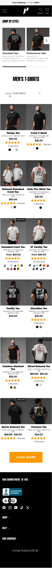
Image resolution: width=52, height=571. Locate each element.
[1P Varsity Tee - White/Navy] (33, 265)
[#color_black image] (13, 117)
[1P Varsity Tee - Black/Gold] (40, 265)
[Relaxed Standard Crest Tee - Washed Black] (14, 207)
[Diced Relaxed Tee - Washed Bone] (40, 384)
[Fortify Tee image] (13, 292)
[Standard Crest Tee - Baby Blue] (11, 265)
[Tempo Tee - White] (13, 149)
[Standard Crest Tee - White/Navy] (4, 265)
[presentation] (46, 40)
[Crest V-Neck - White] (40, 148)
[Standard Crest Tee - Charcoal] (21, 265)
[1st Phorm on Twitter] (27, 507)
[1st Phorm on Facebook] (4, 507)
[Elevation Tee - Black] (37, 326)
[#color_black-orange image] (13, 350)
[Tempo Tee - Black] (9, 149)
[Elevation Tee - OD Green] (40, 326)
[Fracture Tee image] (39, 411)
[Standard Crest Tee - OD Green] (7, 269)
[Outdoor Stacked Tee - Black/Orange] (11, 387)
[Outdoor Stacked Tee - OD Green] (14, 387)
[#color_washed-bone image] (39, 350)
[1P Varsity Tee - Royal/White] (44, 269)
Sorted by (8, 94)
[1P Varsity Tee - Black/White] (30, 265)
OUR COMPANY (9, 538)
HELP (4, 528)
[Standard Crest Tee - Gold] (18, 265)
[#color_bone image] (13, 173)
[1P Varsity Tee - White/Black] (40, 269)
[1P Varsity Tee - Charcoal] (33, 269)
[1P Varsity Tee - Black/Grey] (37, 269)
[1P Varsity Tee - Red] (44, 265)
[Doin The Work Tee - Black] (40, 207)
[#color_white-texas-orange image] (13, 231)
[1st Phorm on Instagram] (10, 507)
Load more (25, 457)
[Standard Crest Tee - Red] (11, 269)
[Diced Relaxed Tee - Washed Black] (37, 384)
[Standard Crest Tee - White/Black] (14, 265)
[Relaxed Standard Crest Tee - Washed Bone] (11, 207)
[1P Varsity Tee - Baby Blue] (37, 265)
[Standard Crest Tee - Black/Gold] (18, 269)
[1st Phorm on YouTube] (15, 507)
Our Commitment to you (15, 479)
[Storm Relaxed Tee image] (13, 411)
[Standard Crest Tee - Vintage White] (7, 265)
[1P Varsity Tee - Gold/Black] (47, 265)
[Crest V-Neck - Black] (37, 148)
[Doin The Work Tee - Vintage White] (37, 207)
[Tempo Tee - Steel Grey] (16, 149)
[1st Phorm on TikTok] (21, 507)
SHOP (4, 517)
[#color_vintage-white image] (39, 173)
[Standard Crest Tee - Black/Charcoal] (14, 269)
